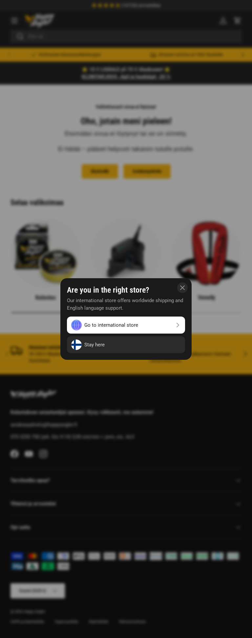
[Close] (182, 287)
